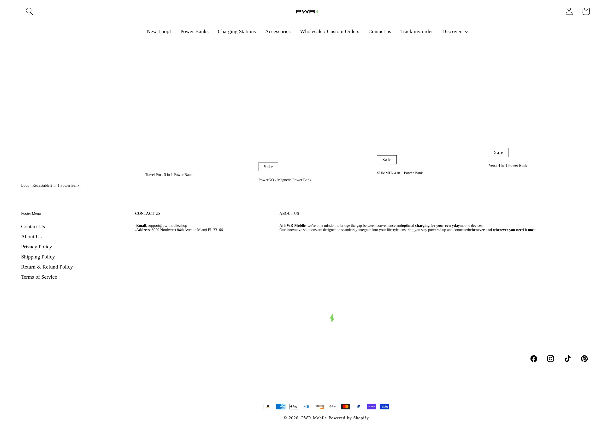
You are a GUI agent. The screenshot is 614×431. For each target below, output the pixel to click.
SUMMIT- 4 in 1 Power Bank (400, 173)
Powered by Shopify (349, 417)
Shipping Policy (38, 257)
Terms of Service (39, 277)
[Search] (29, 11)
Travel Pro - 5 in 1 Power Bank (169, 175)
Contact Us (33, 226)
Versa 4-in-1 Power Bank (508, 165)
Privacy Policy (36, 247)
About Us (31, 236)
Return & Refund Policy (47, 267)
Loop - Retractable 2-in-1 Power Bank (50, 185)
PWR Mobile (314, 417)
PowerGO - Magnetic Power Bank (285, 180)
